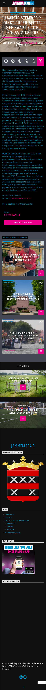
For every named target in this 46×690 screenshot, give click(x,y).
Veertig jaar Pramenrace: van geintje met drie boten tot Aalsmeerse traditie (23, 336)
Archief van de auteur (23, 222)
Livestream (9, 514)
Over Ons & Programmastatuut (17, 520)
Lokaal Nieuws (28, 15)
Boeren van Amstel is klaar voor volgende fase (23, 379)
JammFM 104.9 (23, 446)
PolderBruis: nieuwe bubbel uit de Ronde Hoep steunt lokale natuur (23, 257)
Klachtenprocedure (12, 533)
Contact (10, 527)
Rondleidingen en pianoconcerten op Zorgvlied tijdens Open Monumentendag (23, 296)
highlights (15, 15)
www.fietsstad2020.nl (21, 198)
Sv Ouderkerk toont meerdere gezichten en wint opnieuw (23, 411)
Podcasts (8, 517)
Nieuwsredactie (29, 43)
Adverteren (11, 523)
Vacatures (11, 529)
